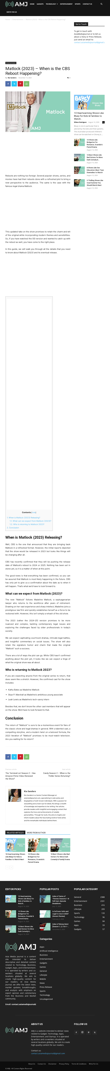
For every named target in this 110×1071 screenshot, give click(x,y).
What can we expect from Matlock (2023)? (30, 521)
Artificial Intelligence (49, 951)
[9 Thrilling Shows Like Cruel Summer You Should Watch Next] (79, 183)
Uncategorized (46, 999)
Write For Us (12, 12)
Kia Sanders (12, 78)
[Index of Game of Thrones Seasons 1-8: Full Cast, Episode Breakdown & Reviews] (45, 899)
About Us (31, 1064)
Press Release (46, 987)
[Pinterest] (20, 83)
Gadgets (40, 4)
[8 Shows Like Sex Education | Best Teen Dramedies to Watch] (79, 170)
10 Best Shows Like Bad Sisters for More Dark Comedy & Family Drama (60, 856)
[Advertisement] (37, 42)
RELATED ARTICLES (15, 833)
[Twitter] (14, 83)
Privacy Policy (64, 1064)
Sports (77, 4)
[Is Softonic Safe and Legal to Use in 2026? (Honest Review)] (45, 914)
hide (34, 512)
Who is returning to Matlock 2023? (27, 524)
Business (44, 955)
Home (32, 4)
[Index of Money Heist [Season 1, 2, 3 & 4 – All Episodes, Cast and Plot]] (45, 926)
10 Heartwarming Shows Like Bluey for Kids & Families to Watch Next (15, 856)
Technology (51, 4)
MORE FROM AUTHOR (36, 833)
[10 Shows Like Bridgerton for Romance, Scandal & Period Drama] (38, 845)
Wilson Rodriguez (80, 122)
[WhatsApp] (26, 83)
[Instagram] (82, 1032)
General (43, 971)
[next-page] (11, 867)
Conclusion (13, 527)
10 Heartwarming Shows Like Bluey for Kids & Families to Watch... (89, 116)
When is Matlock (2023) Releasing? (23, 517)
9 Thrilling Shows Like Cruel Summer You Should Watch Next (95, 183)
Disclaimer (52, 1064)
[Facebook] (8, 83)
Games (43, 967)
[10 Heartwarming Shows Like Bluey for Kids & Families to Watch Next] (15, 845)
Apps (42, 947)
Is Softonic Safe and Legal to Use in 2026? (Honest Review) (60, 914)
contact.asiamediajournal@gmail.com (91, 42)
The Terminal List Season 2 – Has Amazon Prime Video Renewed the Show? (20, 776)
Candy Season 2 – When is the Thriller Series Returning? (56, 774)
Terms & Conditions (79, 1064)
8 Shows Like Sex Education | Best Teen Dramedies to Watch (95, 170)
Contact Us (87, 4)
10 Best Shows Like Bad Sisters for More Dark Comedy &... (95, 157)
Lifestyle (43, 975)
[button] (101, 4)
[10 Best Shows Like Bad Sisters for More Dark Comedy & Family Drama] (60, 845)
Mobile (43, 979)
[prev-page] (7, 867)
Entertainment (66, 4)
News (42, 983)
